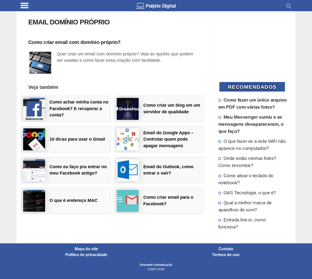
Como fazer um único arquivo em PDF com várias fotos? (252, 103)
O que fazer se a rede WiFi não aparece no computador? (252, 144)
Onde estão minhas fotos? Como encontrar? (247, 161)
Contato (225, 249)
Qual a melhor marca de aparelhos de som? (245, 206)
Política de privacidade (86, 255)
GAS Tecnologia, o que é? (250, 192)
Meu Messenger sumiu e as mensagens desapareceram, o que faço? (251, 124)
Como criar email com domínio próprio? (74, 42)
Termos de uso (226, 255)
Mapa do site (86, 249)
